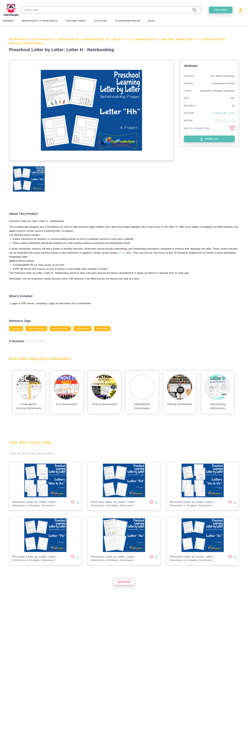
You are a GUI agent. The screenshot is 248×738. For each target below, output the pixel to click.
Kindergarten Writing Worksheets (28, 406)
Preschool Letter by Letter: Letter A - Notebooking (123, 556)
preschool (16, 328)
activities (100, 21)
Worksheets (68, 39)
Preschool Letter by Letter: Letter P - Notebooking (45, 556)
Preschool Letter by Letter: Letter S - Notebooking (202, 556)
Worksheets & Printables (31, 39)
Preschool (230, 83)
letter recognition (36, 328)
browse (8, 21)
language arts (82, 328)
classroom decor (127, 21)
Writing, (220, 76)
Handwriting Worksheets (217, 406)
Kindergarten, (218, 83)
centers (122, 252)
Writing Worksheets (179, 39)
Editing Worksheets (179, 404)
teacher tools (76, 21)
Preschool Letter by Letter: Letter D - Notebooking (124, 501)
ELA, (213, 76)
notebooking (102, 328)
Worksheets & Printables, (212, 91)
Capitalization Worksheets (142, 406)
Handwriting (229, 76)
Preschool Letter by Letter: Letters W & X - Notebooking (49, 501)
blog (151, 21)
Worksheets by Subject (104, 39)
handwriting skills (60, 328)
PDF (233, 98)
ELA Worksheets (143, 39)
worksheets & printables (40, 21)
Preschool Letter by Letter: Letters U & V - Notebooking (206, 501)
